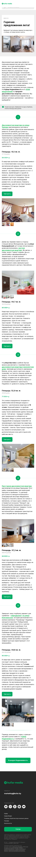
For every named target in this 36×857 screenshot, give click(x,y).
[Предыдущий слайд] (5, 210)
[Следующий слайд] (31, 210)
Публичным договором (17, 846)
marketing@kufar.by (12, 793)
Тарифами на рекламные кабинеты (13, 848)
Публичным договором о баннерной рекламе (16, 847)
